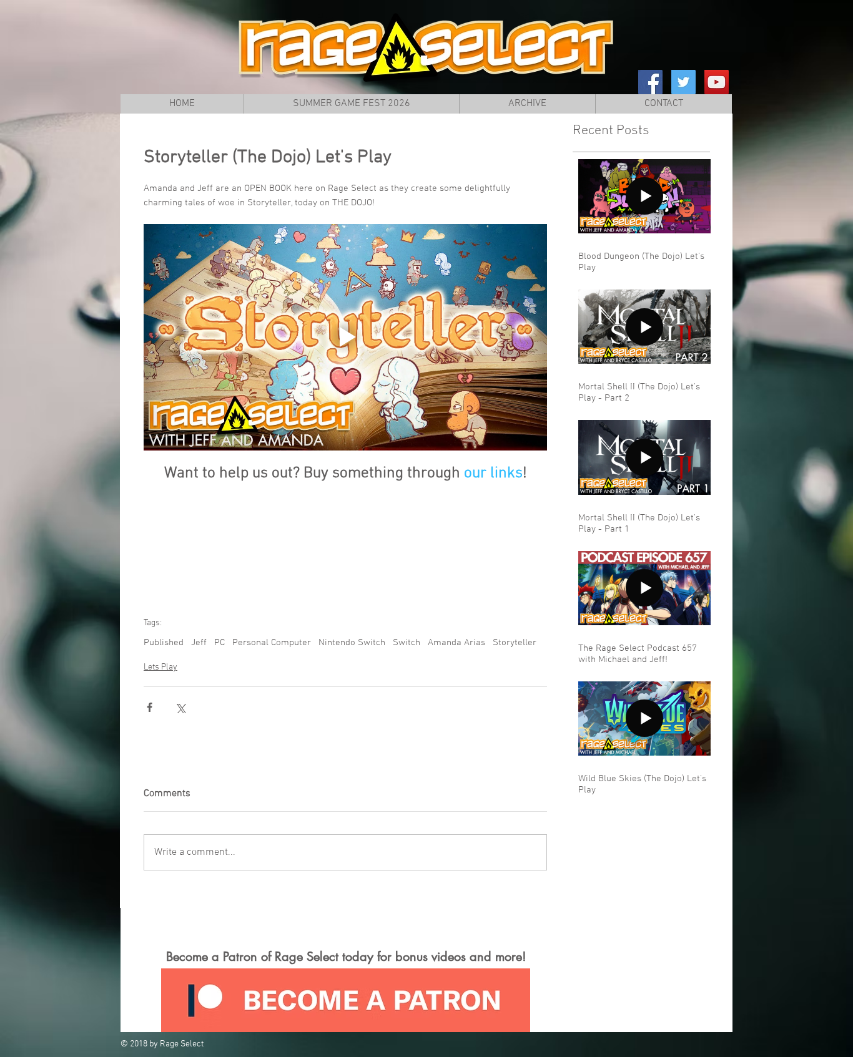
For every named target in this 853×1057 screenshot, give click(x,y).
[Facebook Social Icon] (650, 82)
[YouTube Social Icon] (716, 82)
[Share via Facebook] (149, 707)
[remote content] (345, 538)
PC (219, 642)
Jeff (199, 642)
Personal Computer (271, 642)
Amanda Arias (456, 642)
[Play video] (345, 337)
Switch (406, 642)
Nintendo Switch (351, 642)
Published (164, 642)
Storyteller (514, 642)
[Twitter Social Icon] (683, 82)
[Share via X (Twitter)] (180, 707)
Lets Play (160, 667)
